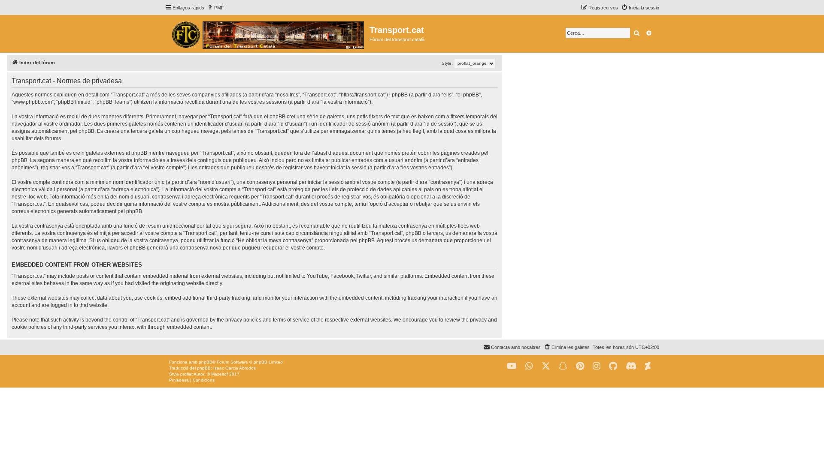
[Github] (613, 366)
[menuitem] (215, 8)
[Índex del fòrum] (267, 34)
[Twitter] (545, 366)
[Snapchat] (563, 366)
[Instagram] (597, 366)
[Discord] (631, 366)
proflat (186, 374)
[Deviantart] (648, 366)
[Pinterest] (580, 366)
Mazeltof (219, 374)
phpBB (205, 362)
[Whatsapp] (529, 366)
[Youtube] (512, 366)
